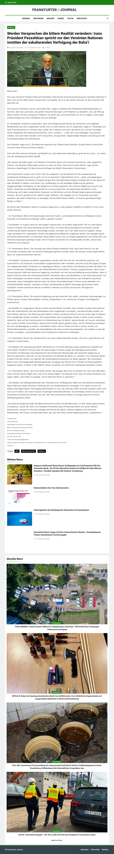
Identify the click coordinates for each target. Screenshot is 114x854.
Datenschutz (95, 850)
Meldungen (38, 18)
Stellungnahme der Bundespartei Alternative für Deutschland (61, 510)
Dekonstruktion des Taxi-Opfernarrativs (51, 488)
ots (13, 445)
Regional (26, 18)
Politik (70, 18)
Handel (61, 18)
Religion (42, 451)
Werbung (105, 850)
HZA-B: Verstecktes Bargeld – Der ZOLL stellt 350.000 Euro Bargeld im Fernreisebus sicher (57, 835)
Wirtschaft (82, 18)
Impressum (85, 850)
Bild (16, 451)
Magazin (50, 18)
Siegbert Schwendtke (16, 47)
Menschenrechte (28, 451)
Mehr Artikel (57, 840)
